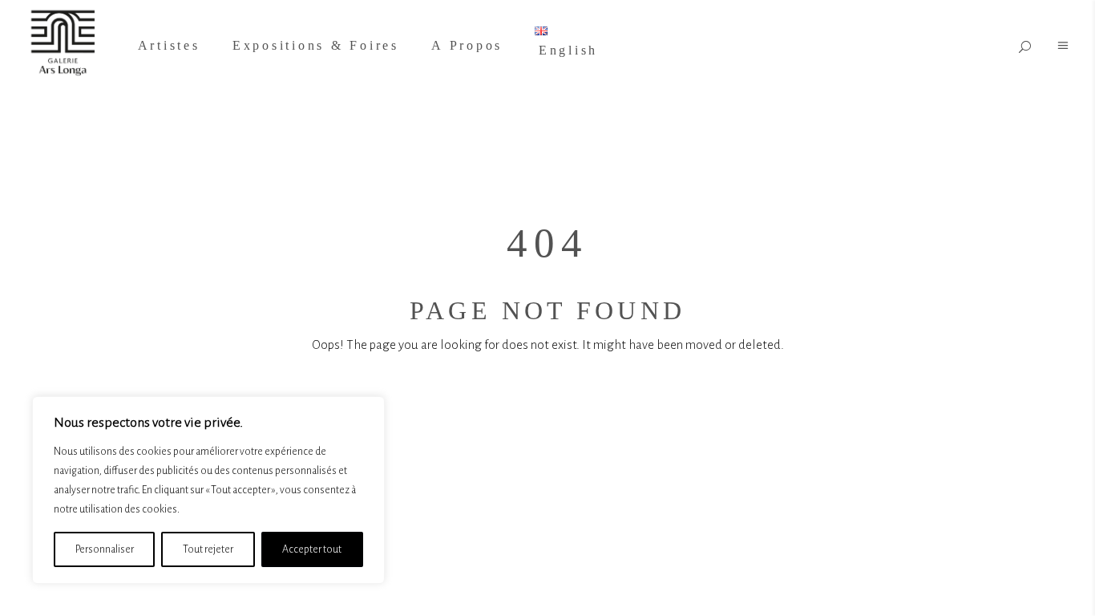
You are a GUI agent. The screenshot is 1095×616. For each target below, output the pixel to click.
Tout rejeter (208, 549)
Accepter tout (311, 549)
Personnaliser (104, 549)
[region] (208, 490)
